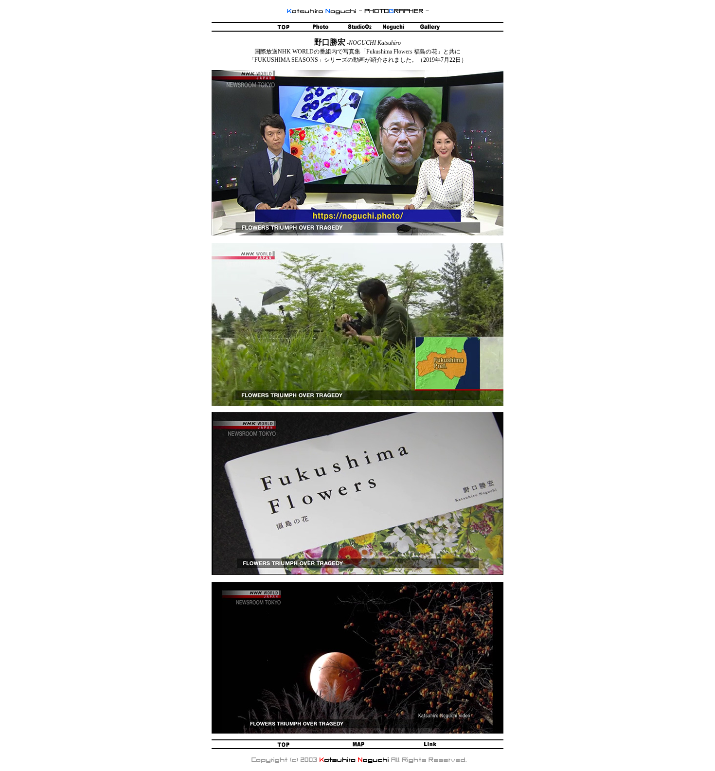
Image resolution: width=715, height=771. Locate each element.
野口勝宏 (329, 42)
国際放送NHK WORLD (284, 51)
